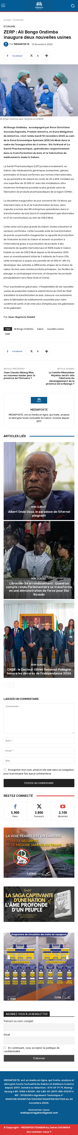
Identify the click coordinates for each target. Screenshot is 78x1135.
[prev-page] (6, 684)
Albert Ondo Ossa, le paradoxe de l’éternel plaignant (39, 513)
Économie (18, 19)
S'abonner (63, 804)
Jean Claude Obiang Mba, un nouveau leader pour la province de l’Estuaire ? (19, 375)
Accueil (7, 19)
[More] (46, 55)
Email (7, 1034)
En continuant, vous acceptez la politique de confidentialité (31, 1049)
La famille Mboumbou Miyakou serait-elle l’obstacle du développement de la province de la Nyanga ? (60, 378)
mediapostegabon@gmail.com (39, 1112)
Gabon (40, 328)
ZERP (7, 334)
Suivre (39, 804)
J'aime (15, 804)
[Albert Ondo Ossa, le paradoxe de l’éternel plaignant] (39, 481)
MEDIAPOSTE (21, 44)
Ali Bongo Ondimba (23, 328)
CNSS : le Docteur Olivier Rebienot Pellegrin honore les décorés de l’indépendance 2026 (39, 671)
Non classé (38, 507)
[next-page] (11, 684)
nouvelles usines (55, 328)
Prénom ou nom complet (18, 1021)
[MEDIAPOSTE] (6, 44)
